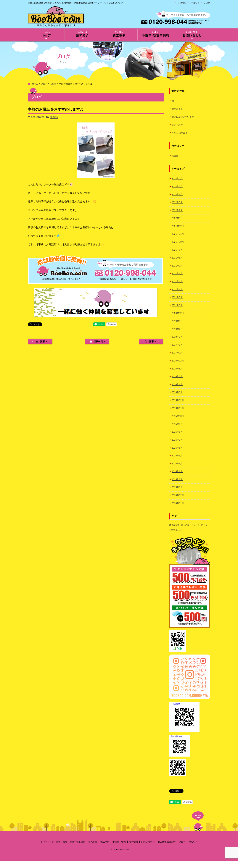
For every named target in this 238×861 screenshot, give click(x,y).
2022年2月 (177, 210)
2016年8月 (177, 368)
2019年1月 (177, 337)
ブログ (206, 2)
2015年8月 (177, 432)
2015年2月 (177, 479)
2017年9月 (177, 345)
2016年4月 (177, 384)
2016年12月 (178, 360)
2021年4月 (177, 289)
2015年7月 (177, 440)
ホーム (35, 84)
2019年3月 (177, 321)
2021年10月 (178, 242)
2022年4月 (177, 194)
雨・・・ (176, 101)
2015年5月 (177, 455)
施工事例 (119, 35)
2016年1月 (177, 392)
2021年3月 (177, 297)
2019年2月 (177, 329)
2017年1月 (177, 352)
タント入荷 (177, 124)
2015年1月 (177, 487)
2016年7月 (177, 376)
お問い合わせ (192, 35)
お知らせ (194, 2)
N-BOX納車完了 (180, 132)
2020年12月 (178, 313)
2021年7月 (177, 265)
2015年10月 (178, 416)
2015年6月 (177, 448)
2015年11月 (178, 408)
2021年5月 (177, 281)
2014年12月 (178, 495)
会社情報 (181, 2)
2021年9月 (177, 250)
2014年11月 (178, 503)
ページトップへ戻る (198, 821)
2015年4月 (177, 463)
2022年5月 (177, 186)
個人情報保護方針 (167, 842)
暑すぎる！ (177, 109)
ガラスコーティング (190, 525)
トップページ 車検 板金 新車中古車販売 (46, 35)
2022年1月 (177, 218)
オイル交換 (174, 525)
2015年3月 (177, 471)
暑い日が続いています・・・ (186, 117)
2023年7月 (177, 178)
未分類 (53, 84)
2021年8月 (177, 257)
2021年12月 (178, 226)
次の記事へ (151, 341)
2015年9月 (177, 424)
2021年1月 (177, 305)
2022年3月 (177, 202)
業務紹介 (82, 35)
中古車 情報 (155, 35)
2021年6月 (177, 273)
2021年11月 (178, 234)
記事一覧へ (97, 341)
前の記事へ (40, 341)
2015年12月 (178, 400)
